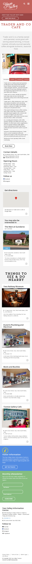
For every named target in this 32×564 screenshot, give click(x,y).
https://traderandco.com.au (12, 156)
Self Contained (8, 229)
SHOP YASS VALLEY (10, 18)
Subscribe (9, 499)
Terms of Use (14, 554)
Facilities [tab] (12, 79)
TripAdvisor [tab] (26, 79)
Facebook (7, 179)
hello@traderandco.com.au (12, 157)
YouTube (6, 526)
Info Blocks (5, 556)
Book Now (8, 146)
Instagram (7, 181)
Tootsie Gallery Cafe (12, 406)
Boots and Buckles (11, 367)
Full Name (6, 487)
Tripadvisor (7, 533)
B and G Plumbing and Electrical (13, 326)
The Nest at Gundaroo (15, 226)
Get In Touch (10, 467)
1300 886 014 (6, 518)
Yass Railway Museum (13, 286)
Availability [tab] (19, 79)
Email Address (7, 494)
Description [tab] (6, 79)
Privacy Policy (5, 554)
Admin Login (24, 554)
